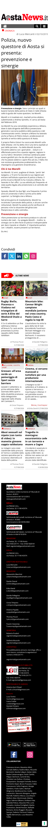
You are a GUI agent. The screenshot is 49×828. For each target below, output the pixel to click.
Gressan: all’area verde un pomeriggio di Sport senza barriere (11, 377)
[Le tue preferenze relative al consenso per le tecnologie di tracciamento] (44, 823)
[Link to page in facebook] (4, 256)
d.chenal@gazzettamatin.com (17, 583)
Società (16, 365)
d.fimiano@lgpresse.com (16, 708)
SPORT (5, 298)
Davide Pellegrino (40, 342)
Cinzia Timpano (18, 405)
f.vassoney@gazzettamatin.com (18, 626)
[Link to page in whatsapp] (26, 256)
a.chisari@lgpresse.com (20, 689)
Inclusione (8, 365)
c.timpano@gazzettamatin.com (18, 605)
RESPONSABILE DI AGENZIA (17, 684)
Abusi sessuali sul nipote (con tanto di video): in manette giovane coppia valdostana (12, 438)
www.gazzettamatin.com (16, 499)
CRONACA (7, 429)
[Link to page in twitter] (11, 256)
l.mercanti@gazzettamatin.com (18, 567)
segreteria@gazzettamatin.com (22, 546)
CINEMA (30, 365)
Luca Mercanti (27, 34)
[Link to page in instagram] (33, 256)
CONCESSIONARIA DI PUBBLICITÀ (19, 665)
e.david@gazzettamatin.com (17, 591)
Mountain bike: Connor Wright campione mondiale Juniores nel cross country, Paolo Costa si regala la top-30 (36, 310)
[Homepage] (5, 26)
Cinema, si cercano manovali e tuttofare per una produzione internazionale (36, 375)
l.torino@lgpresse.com (15, 699)
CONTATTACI (11, 647)
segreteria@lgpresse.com (21, 680)
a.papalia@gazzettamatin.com (18, 612)
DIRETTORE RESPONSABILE (16, 562)
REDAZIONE (11, 538)
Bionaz (33, 405)
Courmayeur (42, 405)
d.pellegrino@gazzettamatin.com (19, 598)
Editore (9, 503)
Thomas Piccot (18, 342)
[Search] (37, 26)
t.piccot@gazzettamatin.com (17, 619)
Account (9, 693)
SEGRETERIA (11, 630)
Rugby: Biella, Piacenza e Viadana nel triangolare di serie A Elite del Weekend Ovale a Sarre (11, 310)
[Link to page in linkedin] (19, 256)
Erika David (33, 408)
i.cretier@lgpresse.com (15, 703)
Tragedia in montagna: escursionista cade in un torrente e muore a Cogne (36, 438)
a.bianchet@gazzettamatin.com (18, 576)
